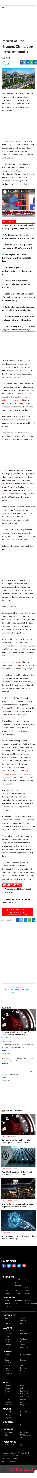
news (7, 1355)
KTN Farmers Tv (25, 1436)
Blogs (17, 1303)
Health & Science (18, 1282)
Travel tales (9, 1412)
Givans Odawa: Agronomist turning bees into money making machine (16, 284)
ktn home (9, 1432)
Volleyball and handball (25, 1395)
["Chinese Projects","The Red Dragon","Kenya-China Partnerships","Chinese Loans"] (17, 912)
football (8, 1385)
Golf (21, 1388)
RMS (3, 1459)
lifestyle (8, 1323)
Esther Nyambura (7, 1067)
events (22, 1323)
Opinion (8, 1288)
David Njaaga (6, 1080)
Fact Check (27, 1292)
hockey (8, 1399)
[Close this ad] (35, 1471)
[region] (18, 1475)
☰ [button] (3, 8)
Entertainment (29, 1303)
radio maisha (10, 1445)
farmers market (8, 1366)
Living (7, 1331)
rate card (25, 1453)
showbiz (8, 1318)
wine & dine (25, 1412)
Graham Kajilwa (7, 1053)
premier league (23, 1403)
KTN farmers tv (25, 1356)
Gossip (27, 1300)
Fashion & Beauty (8, 1335)
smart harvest (8, 1361)
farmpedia (24, 1371)
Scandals (18, 1300)
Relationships (25, 1334)
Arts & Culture (18, 1292)
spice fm (23, 1445)
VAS (6, 1425)
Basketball (24, 1391)
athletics (8, 1394)
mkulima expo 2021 (8, 1372)
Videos (7, 1339)
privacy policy (11, 1459)
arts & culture (23, 1319)
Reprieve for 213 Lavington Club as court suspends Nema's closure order (17, 1061)
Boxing (7, 1388)
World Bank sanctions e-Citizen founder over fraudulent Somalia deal (17, 1047)
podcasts (23, 1360)
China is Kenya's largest (12, 662)
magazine (8, 1418)
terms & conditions (9, 1461)
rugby (22, 1385)
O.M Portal (20, 1456)
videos (7, 1280)
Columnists (29, 1288)
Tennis (7, 1391)
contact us (15, 1453)
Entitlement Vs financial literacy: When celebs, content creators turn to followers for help (18, 297)
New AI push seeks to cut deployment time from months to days (16, 257)
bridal (7, 1347)
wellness (23, 1339)
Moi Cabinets (8, 1292)
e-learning (24, 1425)
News (7, 1300)
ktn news (24, 1432)
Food (22, 1331)
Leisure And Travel (25, 1343)
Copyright (29, 1456)
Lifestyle (28, 1280)
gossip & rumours (8, 1403)
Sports (7, 1303)
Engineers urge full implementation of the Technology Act (17, 271)
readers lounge (8, 1343)
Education (18, 1288)
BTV (6, 1435)
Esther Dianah (6, 1136)
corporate (5, 1453)
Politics (8, 1306)
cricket (23, 1399)
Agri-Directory (24, 1366)
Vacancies (5, 1456)
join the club (25, 1415)
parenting (24, 1347)
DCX (12, 1456)
